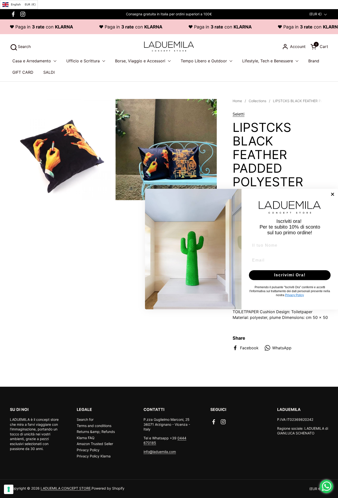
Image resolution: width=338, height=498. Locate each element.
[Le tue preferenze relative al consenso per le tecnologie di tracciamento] (8, 489)
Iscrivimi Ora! (290, 275)
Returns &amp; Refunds (96, 431)
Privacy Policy (88, 450)
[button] (20, 47)
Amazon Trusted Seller (95, 444)
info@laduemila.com (160, 452)
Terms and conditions (94, 426)
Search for (85, 419)
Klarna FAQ (86, 438)
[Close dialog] (333, 194)
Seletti (238, 114)
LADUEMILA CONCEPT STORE (66, 488)
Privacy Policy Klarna (94, 456)
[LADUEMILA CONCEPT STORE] (169, 46)
